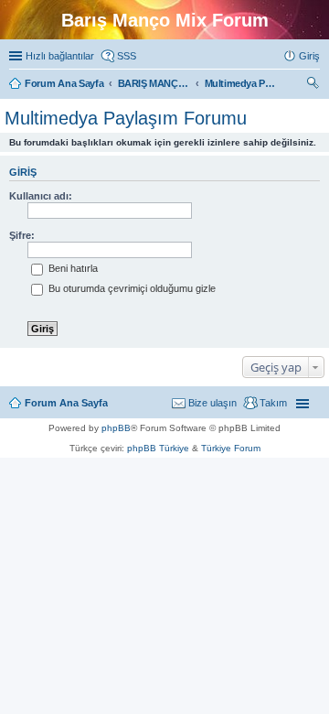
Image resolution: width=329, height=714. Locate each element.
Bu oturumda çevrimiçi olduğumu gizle (131, 288)
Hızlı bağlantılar (60, 55)
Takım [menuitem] (273, 402)
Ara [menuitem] (315, 85)
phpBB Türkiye (158, 448)
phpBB (116, 428)
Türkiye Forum (230, 448)
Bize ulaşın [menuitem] (212, 402)
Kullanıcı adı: (40, 195)
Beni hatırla (72, 268)
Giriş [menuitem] (309, 55)
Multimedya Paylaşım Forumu (126, 118)
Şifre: (22, 235)
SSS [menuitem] (126, 55)
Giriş (23, 172)
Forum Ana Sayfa (66, 402)
